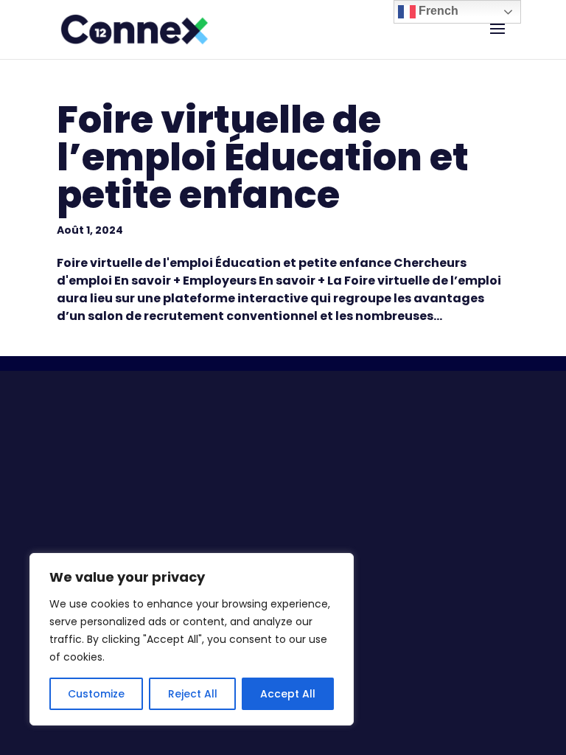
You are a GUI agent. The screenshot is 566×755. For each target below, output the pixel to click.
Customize (96, 693)
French (437, 10)
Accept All (287, 693)
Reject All (192, 693)
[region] (191, 639)
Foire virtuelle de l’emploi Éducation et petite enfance (263, 157)
